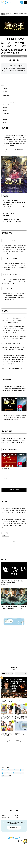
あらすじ (5, 107)
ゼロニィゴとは (4, 815)
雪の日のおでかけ (5, 535)
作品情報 (5, 89)
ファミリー (17, 772)
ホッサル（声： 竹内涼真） (8, 102)
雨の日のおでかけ (16, 532)
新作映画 (4, 532)
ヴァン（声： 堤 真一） (8, 98)
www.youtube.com (6, 411)
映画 (9, 532)
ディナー (10, 772)
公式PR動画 (6, 110)
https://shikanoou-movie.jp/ (16, 221)
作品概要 (5, 91)
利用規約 (16, 817)
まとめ (4, 122)
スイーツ (11, 770)
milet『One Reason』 (7, 116)
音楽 (10, 775)
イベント (4, 770)
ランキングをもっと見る (14, 740)
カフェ (4, 772)
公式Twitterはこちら (14, 489)
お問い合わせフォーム (14, 827)
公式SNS (5, 119)
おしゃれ (4, 775)
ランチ (23, 770)
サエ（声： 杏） (6, 104)
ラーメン (17, 770)
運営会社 (16, 815)
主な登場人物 (6, 95)
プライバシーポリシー (5, 817)
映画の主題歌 (6, 113)
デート (23, 772)
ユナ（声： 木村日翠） (8, 100)
